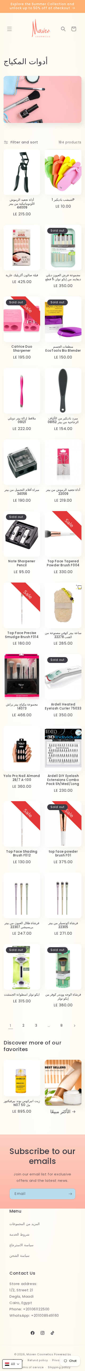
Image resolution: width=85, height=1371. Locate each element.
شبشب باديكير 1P (63, 200)
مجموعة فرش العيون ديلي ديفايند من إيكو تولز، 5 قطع (63, 277)
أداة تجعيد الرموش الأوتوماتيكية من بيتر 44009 (22, 204)
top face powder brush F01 (63, 854)
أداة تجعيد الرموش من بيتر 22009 (63, 492)
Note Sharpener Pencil (21, 563)
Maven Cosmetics (39, 1354)
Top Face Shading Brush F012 (22, 854)
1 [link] (10, 1025)
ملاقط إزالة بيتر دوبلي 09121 (22, 421)
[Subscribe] (70, 1193)
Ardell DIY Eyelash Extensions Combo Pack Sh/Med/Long (63, 780)
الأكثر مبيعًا (60, 1112)
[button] (9, 29)
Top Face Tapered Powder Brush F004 (63, 563)
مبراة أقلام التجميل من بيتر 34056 (21, 492)
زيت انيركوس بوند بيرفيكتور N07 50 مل (22, 1103)
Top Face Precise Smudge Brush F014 (21, 635)
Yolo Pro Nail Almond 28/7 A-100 (22, 778)
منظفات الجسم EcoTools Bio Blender (63, 349)
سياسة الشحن (19, 1255)
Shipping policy (59, 1367)
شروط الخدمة (19, 1234)
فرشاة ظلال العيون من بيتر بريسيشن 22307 (21, 925)
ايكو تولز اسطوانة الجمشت (22, 995)
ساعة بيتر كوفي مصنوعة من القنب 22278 (63, 635)
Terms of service (31, 1367)
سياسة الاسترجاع (21, 1245)
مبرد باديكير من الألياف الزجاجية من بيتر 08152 (63, 421)
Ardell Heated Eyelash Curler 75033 (63, 707)
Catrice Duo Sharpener (21, 349)
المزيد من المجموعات (24, 1223)
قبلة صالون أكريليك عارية (22, 275)
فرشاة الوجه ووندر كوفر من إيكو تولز (63, 997)
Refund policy (38, 1360)
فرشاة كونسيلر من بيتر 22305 (63, 925)
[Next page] (74, 1025)
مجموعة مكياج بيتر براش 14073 (22, 707)
